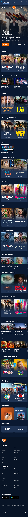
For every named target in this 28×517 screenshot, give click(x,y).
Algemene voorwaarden (6, 505)
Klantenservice (17, 473)
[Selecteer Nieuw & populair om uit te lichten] (24, 47)
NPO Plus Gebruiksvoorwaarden (18, 505)
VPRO (15, 455)
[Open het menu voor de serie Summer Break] (12, 384)
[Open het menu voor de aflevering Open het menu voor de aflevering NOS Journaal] (12, 79)
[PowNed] (7, 429)
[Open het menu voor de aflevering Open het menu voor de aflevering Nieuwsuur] (25, 79)
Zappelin (3, 480)
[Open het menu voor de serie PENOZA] (12, 233)
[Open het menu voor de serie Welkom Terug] (25, 121)
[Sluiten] (26, 1)
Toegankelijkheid (5, 471)
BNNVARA (4, 450)
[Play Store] (14, 497)
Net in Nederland (17, 487)
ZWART (15, 459)
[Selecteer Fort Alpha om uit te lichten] (14, 47)
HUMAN (3, 455)
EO (2, 452)
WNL (15, 457)
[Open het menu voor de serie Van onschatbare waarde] (25, 55)
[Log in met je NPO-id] (25, 7)
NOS (2, 462)
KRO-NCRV (4, 457)
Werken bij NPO (17, 471)
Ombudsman (16, 485)
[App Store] (5, 497)
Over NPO (3, 468)
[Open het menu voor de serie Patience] (25, 209)
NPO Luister (4, 490)
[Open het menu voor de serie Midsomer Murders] (12, 209)
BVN (2, 487)
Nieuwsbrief (16, 468)
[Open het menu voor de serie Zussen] (25, 233)
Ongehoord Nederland (18, 450)
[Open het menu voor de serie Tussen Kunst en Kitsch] (12, 160)
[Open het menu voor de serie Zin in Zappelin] (25, 360)
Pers (2, 473)
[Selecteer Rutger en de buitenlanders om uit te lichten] (4, 47)
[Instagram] (25, 513)
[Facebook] (22, 513)
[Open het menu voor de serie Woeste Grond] (12, 97)
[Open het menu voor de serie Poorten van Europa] (12, 276)
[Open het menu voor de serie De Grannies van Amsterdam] (25, 185)
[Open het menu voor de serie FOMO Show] (12, 55)
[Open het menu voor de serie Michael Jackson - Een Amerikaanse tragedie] (25, 276)
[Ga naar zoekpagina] (22, 7)
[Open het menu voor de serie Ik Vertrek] (25, 160)
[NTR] (20, 429)
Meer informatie (6, 3)
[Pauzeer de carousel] (24, 44)
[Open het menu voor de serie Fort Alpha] (25, 97)
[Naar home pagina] (14, 7)
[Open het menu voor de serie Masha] (12, 360)
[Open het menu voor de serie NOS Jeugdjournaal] (25, 384)
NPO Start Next (5, 485)
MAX (2, 459)
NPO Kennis (16, 480)
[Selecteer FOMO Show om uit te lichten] (9, 47)
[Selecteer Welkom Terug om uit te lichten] (19, 47)
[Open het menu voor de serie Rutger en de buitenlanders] (12, 121)
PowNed (16, 452)
